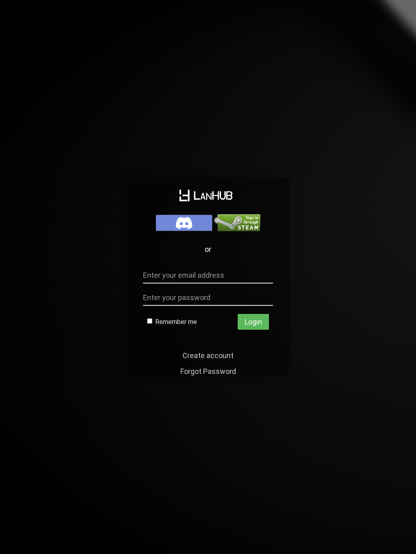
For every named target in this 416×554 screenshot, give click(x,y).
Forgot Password (208, 371)
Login (253, 322)
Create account (208, 355)
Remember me (175, 322)
